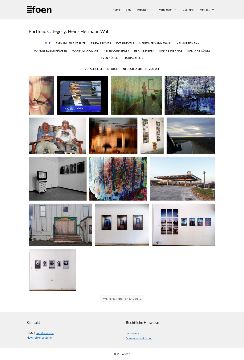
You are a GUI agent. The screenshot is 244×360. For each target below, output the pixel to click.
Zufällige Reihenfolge (101, 68)
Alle (47, 43)
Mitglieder (165, 9)
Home (116, 9)
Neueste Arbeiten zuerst (141, 68)
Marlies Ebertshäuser (50, 50)
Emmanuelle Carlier (71, 43)
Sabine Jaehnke (170, 50)
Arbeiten (142, 9)
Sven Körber (110, 57)
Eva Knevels (125, 43)
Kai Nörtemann (188, 43)
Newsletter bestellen (40, 337)
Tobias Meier (134, 57)
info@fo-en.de (45, 333)
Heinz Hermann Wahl (155, 43)
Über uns (188, 9)
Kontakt (204, 9)
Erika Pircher (101, 43)
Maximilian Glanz (85, 50)
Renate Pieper (144, 50)
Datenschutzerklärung (139, 338)
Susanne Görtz (198, 50)
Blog (128, 9)
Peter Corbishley (116, 50)
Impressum (132, 333)
